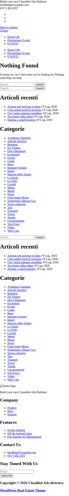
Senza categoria (16, 204)
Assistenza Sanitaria (19, 137)
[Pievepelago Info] (4, 30)
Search (40, 84)
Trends (11, 217)
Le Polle (12, 181)
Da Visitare (13, 147)
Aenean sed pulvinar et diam (23, 106)
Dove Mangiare (16, 151)
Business (12, 144)
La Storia (12, 177)
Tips (9, 207)
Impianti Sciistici (17, 167)
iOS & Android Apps (19, 433)
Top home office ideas (20, 116)
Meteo (11, 187)
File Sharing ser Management (24, 436)
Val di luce (13, 224)
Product (11, 407)
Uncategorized (15, 220)
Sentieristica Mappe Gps (21, 200)
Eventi (11, 157)
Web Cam (13, 230)
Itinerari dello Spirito (19, 174)
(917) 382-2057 (16, 455)
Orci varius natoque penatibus (24, 113)
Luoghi (11, 184)
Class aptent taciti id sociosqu (24, 109)
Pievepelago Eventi (18, 40)
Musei (11, 191)
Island (10, 171)
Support (12, 414)
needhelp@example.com (21, 452)
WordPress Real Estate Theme (22, 490)
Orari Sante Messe (18, 197)
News (10, 194)
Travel (11, 214)
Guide (11, 161)
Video (10, 227)
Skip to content (8, 27)
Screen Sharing (16, 430)
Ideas (10, 164)
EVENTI (12, 43)
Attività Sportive (16, 141)
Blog (10, 411)
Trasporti (12, 210)
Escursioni (13, 154)
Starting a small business (21, 119)
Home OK (13, 37)
